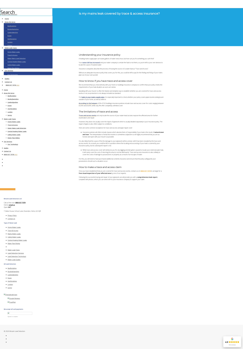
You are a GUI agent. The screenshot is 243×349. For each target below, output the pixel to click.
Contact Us (7, 151)
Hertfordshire (12, 109)
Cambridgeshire (13, 102)
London (10, 112)
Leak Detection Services (16, 253)
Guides (6, 148)
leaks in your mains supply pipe (93, 97)
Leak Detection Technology (17, 256)
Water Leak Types (10, 119)
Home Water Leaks (14, 122)
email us (12, 205)
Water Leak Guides (14, 260)
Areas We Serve (9, 93)
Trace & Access (13, 125)
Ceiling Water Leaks (14, 135)
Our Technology (13, 144)
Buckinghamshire (13, 99)
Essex (10, 105)
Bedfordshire (12, 96)
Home (6, 90)
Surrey (10, 115)
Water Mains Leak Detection (17, 128)
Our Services (8, 141)
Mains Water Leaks (14, 234)
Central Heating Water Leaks (17, 131)
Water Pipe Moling (14, 138)
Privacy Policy (12, 215)
